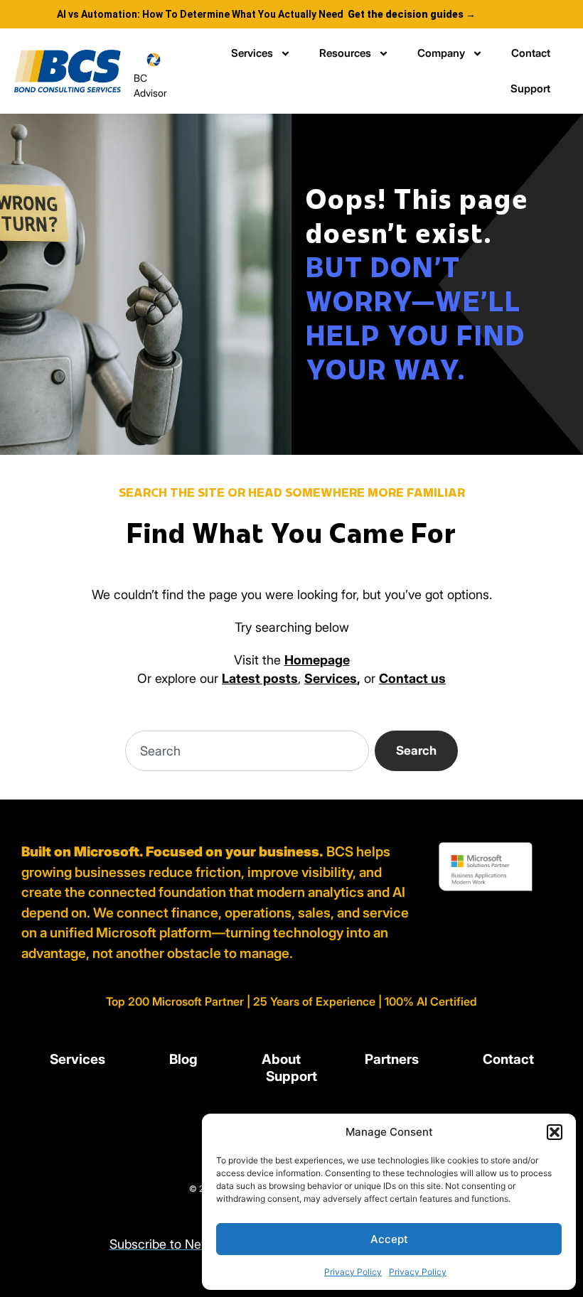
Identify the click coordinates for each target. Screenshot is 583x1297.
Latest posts (260, 678)
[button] (554, 1132)
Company (441, 53)
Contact (530, 53)
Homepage (317, 659)
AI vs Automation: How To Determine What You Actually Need (200, 14)
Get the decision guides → (412, 14)
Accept (389, 1239)
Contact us (412, 678)
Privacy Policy (353, 1271)
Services (252, 53)
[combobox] (247, 751)
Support (530, 88)
